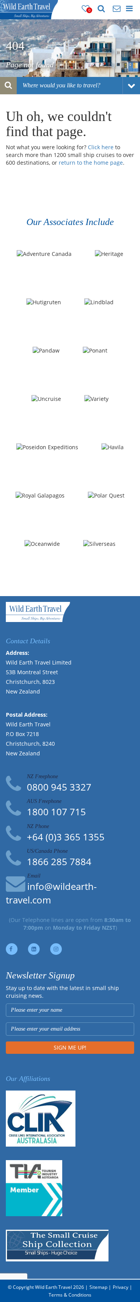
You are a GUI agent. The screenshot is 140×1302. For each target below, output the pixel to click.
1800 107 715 (56, 811)
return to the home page (91, 162)
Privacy (120, 1287)
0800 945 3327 (59, 787)
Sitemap (98, 1287)
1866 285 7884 (59, 861)
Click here (101, 147)
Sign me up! (70, 1047)
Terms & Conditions (70, 1295)
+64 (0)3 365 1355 (66, 836)
